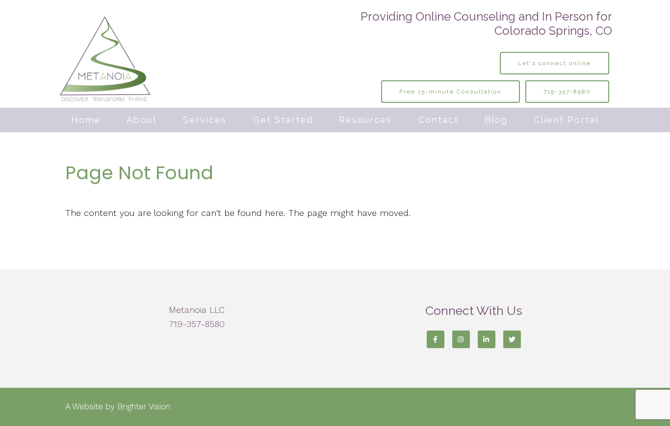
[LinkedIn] (486, 339)
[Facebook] (435, 339)
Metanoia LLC (197, 310)
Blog (496, 120)
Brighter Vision (143, 406)
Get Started (283, 120)
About (142, 120)
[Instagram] (461, 339)
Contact (438, 120)
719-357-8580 (567, 91)
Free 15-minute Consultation (450, 91)
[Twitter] (512, 339)
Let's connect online (554, 63)
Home (86, 120)
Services (205, 120)
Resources (365, 120)
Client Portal (566, 120)
